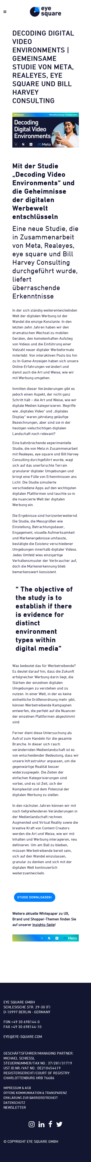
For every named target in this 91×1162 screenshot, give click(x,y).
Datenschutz (14, 1103)
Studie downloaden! (34, 897)
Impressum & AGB (17, 1088)
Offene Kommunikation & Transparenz (35, 1093)
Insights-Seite (43, 924)
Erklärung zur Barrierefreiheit (31, 1098)
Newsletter (15, 1107)
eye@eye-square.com (23, 1036)
